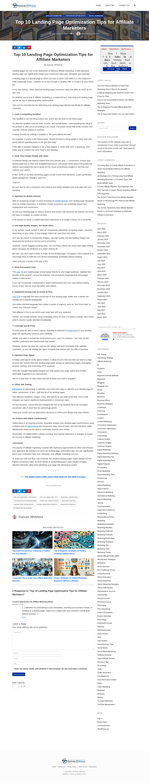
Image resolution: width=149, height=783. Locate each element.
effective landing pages (49, 501)
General (100, 482)
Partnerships (102, 595)
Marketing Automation (105, 524)
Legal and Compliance (106, 510)
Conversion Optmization (106, 429)
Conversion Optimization (75, 16)
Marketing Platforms (105, 531)
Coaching (101, 411)
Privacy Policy (71, 766)
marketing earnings (68, 504)
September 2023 (103, 296)
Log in (99, 718)
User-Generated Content (106, 680)
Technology (101, 665)
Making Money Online (105, 517)
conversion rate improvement (25, 501)
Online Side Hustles (105, 588)
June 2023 (101, 307)
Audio (99, 372)
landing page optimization (23, 504)
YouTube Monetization (106, 704)
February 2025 (103, 236)
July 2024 (101, 261)
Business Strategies (105, 404)
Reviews (100, 627)
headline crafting (69, 501)
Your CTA (16, 297)
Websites (101, 694)
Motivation (101, 563)
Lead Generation (103, 506)
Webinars (101, 690)
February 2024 (103, 278)
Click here (127, 148)
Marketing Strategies (105, 542)
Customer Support (104, 446)
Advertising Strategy (105, 358)
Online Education (104, 577)
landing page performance (46, 504)
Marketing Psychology (106, 538)
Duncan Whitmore (31, 517)
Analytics (100, 368)
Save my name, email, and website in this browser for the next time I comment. (51, 669)
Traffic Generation (104, 673)
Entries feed (102, 722)
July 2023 (101, 303)
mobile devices (61, 201)
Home (98, 5)
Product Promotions (105, 612)
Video (99, 683)
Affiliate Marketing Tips (49, 497)
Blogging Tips (102, 386)
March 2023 (102, 317)
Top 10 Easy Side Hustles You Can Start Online (115, 114)
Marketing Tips (103, 545)
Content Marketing (104, 421)
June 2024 (101, 264)
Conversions (102, 432)
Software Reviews (104, 655)
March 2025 (102, 232)
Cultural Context (103, 439)
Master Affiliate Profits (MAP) (108, 556)
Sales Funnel (102, 634)
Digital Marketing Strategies (108, 453)
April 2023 (101, 314)
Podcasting (101, 605)
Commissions (102, 414)
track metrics (33, 426)
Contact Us (124, 5)
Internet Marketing (104, 499)
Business (101, 397)
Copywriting (102, 436)
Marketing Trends (104, 552)
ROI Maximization (104, 630)
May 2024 (101, 268)
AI (98, 365)
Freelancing (102, 478)
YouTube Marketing (104, 701)
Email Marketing (103, 471)
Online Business (103, 574)
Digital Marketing (96, 16)
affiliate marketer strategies (25, 497)
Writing (100, 697)
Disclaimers (93, 766)
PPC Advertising (103, 609)
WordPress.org (103, 729)
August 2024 (102, 257)
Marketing (101, 521)
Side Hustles (102, 641)
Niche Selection (103, 566)
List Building (102, 513)
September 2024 (103, 254)
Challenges (101, 407)
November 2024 (103, 247)
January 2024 (102, 282)
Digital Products (103, 464)
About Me (109, 5)
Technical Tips (103, 662)
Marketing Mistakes (104, 528)
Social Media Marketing (106, 651)
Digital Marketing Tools (106, 460)
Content (100, 418)
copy (18, 272)
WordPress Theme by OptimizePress (74, 774)
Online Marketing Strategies (108, 584)
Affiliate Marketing (54, 16)
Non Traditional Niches (106, 570)
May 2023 (101, 310)
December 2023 (103, 285)
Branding (100, 393)
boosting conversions (69, 497)
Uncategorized (103, 676)
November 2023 (103, 289)
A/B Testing (101, 354)
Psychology (101, 620)
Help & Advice (102, 489)
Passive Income (103, 598)
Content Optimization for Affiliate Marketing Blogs (32, 602)
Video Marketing (103, 687)
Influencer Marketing (105, 492)
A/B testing (17, 389)
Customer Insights (104, 443)
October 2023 (102, 292)
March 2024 (102, 275)
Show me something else (53, 485)
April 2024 (101, 271)
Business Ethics (103, 400)
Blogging (100, 383)
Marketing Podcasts (105, 535)
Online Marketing (104, 581)
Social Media (102, 648)
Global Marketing (104, 485)
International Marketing (106, 496)
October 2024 (102, 250)
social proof (72, 330)
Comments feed (103, 725)
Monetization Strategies (106, 559)
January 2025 (102, 239)
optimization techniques (23, 508)
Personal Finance (104, 602)
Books (99, 390)
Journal (100, 503)
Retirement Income (104, 623)
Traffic (99, 669)
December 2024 (103, 243)
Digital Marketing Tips (105, 457)
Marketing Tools (103, 549)
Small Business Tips (105, 644)
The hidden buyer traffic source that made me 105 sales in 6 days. (55, 477)
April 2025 (101, 229)
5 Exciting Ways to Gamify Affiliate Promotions (115, 165)
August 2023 (102, 300)
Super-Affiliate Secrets (106, 658)
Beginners (101, 379)
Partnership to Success (106, 591)
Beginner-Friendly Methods (107, 375)
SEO (99, 637)
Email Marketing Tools (106, 474)
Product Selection (104, 616)
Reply (24, 617)
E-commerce (102, 467)
